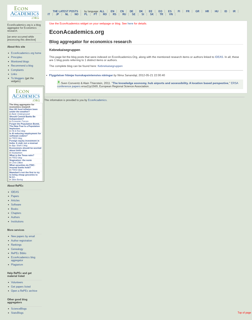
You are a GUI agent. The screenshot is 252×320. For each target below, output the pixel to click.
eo (160, 11)
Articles (15, 200)
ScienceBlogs (19, 308)
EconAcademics (97, 100)
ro (105, 14)
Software (16, 204)
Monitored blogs (20, 61)
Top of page (244, 312)
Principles (16, 57)
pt (95, 14)
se (133, 14)
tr (161, 14)
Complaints (17, 69)
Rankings (16, 244)
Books (14, 208)
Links (14, 74)
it (49, 14)
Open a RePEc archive (24, 290)
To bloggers (17, 78)
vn (171, 14)
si (143, 14)
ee (150, 11)
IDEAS (15, 192)
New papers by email (23, 236)
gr (197, 11)
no (76, 14)
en (112, 11)
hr (207, 11)
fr (187, 11)
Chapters (16, 213)
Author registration (21, 240)
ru (124, 14)
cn (122, 11)
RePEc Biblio (18, 253)
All (102, 11)
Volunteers (17, 282)
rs (114, 14)
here (130, 23)
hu (216, 11)
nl (67, 14)
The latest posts (65, 11)
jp (57, 14)
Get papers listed (21, 286)
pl (86, 14)
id (225, 11)
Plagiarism (17, 264)
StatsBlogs (17, 312)
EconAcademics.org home (26, 53)
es (170, 11)
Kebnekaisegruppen (110, 66)
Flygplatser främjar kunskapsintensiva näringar (81, 75)
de (131, 11)
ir (234, 11)
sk (152, 14)
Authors (15, 217)
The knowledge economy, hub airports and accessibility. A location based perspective (170, 83)
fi (179, 11)
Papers (15, 196)
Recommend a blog (22, 65)
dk (141, 11)
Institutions (17, 221)
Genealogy (17, 249)
